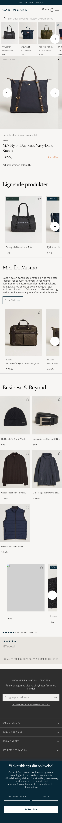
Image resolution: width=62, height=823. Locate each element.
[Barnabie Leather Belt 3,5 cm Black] (47, 436)
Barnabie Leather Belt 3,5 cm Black (46, 439)
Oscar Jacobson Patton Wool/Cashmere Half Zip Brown (14, 492)
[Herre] (26, 587)
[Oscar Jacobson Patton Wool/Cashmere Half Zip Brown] (15, 490)
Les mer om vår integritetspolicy (31, 704)
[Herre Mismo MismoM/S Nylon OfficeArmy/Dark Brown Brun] (23, 332)
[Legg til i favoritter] (38, 199)
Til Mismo (10, 300)
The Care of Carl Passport (31, 2)
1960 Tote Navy (26, 50)
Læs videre (31, 787)
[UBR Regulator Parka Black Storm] (47, 490)
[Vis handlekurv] (52, 10)
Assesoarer (9, 60)
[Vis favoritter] (47, 9)
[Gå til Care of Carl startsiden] (15, 9)
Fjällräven (26, 47)
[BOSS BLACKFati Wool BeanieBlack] (15, 436)
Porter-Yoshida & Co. (46, 47)
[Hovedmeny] (57, 10)
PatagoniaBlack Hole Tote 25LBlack (9, 50)
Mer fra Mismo (20, 267)
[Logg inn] (43, 10)
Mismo (6, 140)
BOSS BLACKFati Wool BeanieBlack (13, 439)
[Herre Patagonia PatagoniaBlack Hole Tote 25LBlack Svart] (9, 33)
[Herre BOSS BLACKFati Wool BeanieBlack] (15, 415)
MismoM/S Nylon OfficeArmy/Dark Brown (23, 363)
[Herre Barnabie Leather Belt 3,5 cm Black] (47, 415)
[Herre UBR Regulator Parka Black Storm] (47, 469)
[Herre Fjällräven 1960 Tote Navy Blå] (28, 33)
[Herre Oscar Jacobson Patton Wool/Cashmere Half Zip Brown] (15, 469)
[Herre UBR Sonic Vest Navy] (15, 523)
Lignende (25, 184)
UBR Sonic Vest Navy (12, 546)
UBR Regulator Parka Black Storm (46, 492)
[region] (31, 650)
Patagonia (6, 47)
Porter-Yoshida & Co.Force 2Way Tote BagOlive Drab (46, 50)
